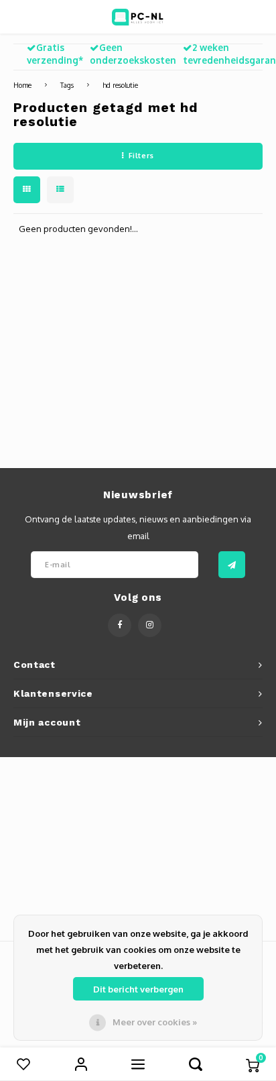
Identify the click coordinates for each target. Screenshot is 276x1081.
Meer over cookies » (155, 1022)
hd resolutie (120, 84)
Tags (67, 84)
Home (22, 84)
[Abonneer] (231, 564)
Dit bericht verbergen (138, 989)
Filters (141, 155)
